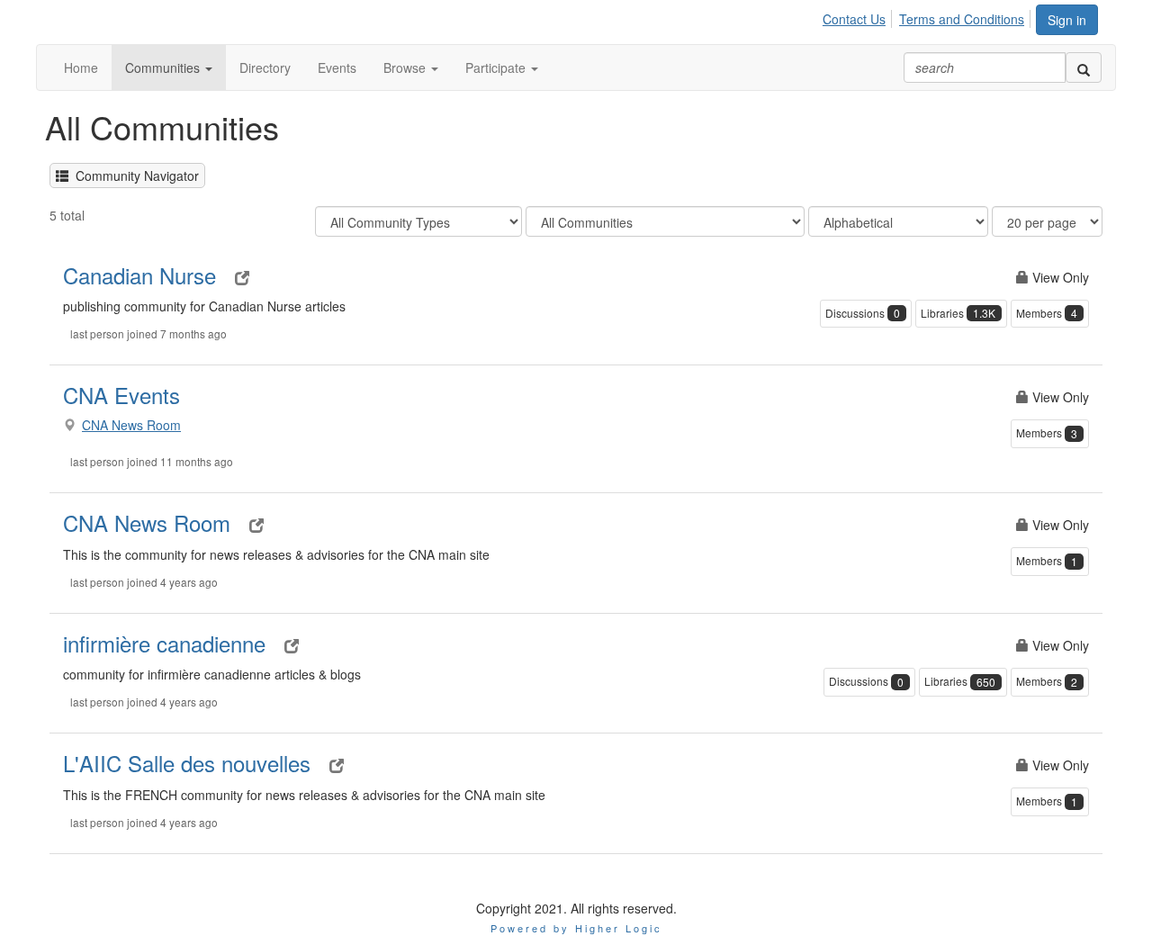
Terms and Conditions (961, 19)
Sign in (1067, 20)
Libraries (958, 313)
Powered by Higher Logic (576, 928)
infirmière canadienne (164, 643)
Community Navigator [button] (133, 175)
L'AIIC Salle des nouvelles (186, 762)
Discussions (862, 313)
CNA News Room (131, 425)
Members (1046, 313)
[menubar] (928, 16)
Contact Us (854, 19)
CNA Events (121, 394)
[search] (1084, 67)
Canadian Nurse (139, 275)
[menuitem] (859, 16)
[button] (169, 67)
